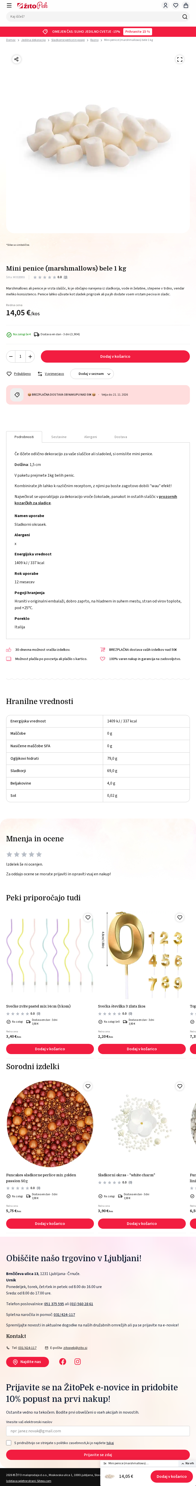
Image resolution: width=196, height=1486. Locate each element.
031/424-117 (64, 1314)
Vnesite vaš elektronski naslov (29, 1422)
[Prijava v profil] (165, 5)
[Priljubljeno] (88, 917)
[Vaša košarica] (186, 5)
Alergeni (90, 437)
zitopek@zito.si (75, 1347)
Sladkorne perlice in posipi (68, 40)
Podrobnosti (24, 437)
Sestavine (59, 437)
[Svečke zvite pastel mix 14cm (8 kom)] (50, 955)
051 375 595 (54, 1304)
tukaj (110, 1443)
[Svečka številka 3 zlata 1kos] (142, 955)
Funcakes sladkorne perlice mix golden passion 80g (41, 1178)
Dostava (121, 437)
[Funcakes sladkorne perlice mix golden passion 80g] (50, 1124)
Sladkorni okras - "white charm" (126, 1175)
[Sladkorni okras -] (142, 1124)
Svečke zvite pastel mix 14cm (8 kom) (38, 1006)
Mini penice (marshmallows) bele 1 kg (128, 40)
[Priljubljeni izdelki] (176, 5)
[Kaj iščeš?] (185, 17)
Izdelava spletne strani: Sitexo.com (28, 1481)
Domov (11, 40)
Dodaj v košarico (172, 1476)
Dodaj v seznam (91, 373)
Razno (94, 40)
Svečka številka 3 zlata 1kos (121, 1006)
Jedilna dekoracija (33, 40)
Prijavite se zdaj (98, 1455)
